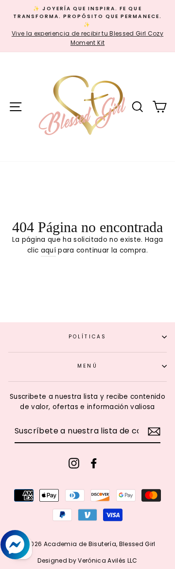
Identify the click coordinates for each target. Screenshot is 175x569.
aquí (48, 250)
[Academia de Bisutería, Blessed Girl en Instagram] (74, 463)
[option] (87, 26)
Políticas (87, 336)
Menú (87, 366)
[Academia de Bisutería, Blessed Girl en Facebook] (93, 463)
